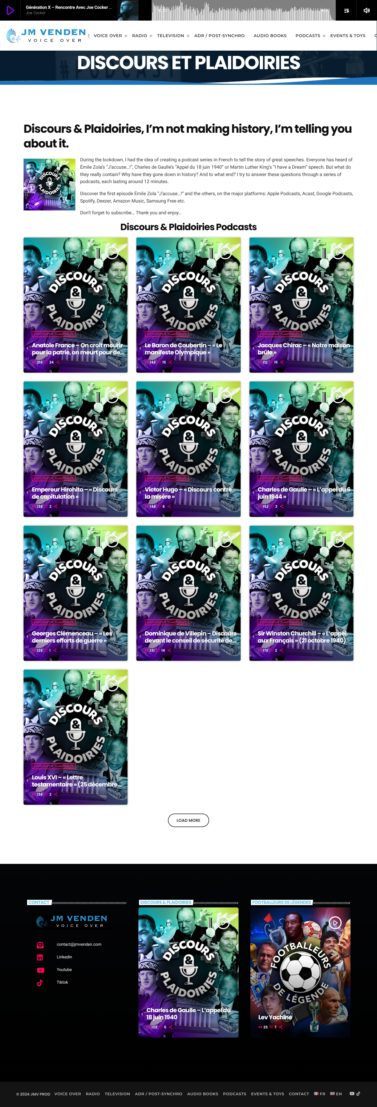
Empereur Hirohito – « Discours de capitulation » (75, 493)
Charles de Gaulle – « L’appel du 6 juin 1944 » (304, 493)
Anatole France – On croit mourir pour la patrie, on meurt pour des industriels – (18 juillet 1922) (77, 352)
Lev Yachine (275, 1017)
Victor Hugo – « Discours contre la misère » (188, 493)
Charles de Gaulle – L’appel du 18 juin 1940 (188, 1013)
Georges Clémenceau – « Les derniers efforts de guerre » (72, 637)
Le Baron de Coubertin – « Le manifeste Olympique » (183, 348)
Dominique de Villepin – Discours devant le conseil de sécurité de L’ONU (191, 640)
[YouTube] (352, 1094)
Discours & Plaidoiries (54, 334)
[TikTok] (358, 1094)
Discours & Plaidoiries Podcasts (188, 226)
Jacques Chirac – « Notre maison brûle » (304, 348)
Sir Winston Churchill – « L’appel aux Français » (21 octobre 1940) (302, 637)
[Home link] (46, 35)
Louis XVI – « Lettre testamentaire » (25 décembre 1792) (74, 784)
